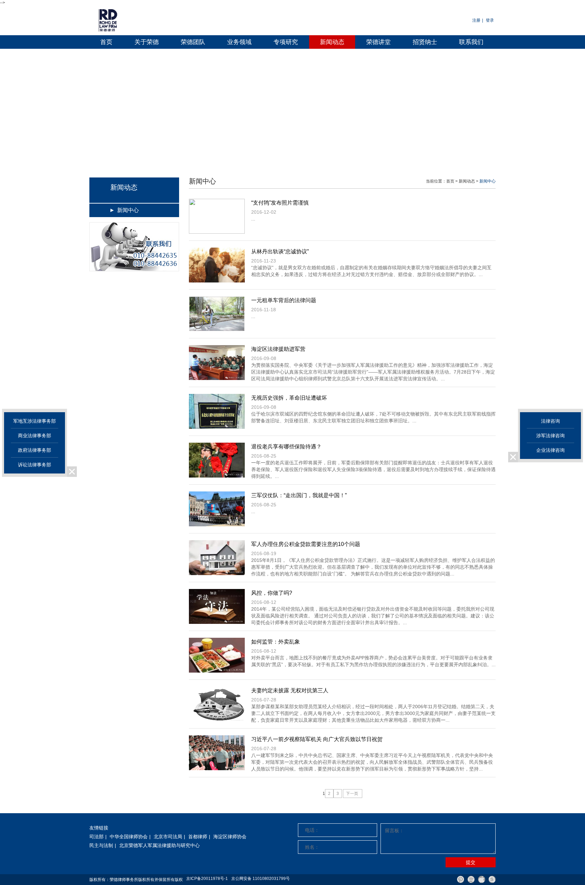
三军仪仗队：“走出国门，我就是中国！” (299, 495)
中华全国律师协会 (129, 836)
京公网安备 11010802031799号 (260, 878)
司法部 (96, 836)
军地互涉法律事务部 (34, 421)
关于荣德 (146, 42)
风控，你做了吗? (271, 593)
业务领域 (239, 42)
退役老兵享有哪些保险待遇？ (286, 446)
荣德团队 (193, 42)
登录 (490, 20)
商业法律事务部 (34, 435)
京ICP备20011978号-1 (207, 878)
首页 (106, 42)
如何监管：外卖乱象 (275, 642)
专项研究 (286, 42)
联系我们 (471, 42)
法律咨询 (550, 421)
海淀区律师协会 (229, 836)
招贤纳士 (425, 42)
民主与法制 (101, 845)
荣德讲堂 (378, 42)
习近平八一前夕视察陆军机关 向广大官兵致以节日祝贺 (317, 739)
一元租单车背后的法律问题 (283, 300)
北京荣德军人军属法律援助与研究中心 (159, 845)
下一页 (352, 793)
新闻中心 (128, 210)
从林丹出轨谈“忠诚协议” (280, 251)
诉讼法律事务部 (34, 464)
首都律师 (197, 836)
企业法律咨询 (550, 450)
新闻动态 (332, 42)
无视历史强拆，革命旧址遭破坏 (289, 398)
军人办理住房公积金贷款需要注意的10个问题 (305, 544)
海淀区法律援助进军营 (278, 349)
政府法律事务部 (34, 450)
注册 (476, 20)
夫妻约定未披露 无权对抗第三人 (289, 690)
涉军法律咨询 (550, 435)
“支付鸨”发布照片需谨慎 (280, 203)
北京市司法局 (168, 836)
